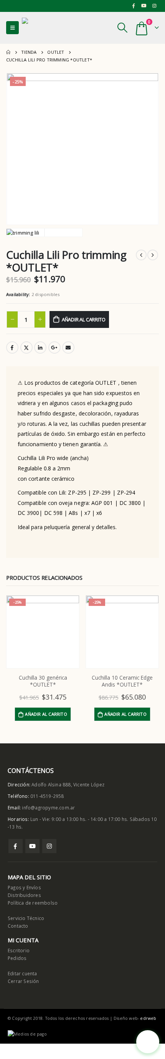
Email (68, 347)
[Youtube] (143, 5)
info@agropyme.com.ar (48, 807)
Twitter (26, 347)
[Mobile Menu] (12, 27)
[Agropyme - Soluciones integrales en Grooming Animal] (43, 28)
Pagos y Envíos (24, 887)
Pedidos (17, 958)
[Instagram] (154, 5)
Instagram (49, 846)
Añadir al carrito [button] (46, 714)
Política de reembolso (33, 903)
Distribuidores (24, 895)
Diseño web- (135, 1018)
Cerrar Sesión (23, 981)
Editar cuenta (22, 973)
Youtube (32, 846)
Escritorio (19, 950)
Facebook (12, 347)
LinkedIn (40, 347)
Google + (54, 347)
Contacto (18, 926)
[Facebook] (133, 5)
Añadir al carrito (84, 319)
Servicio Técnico (26, 918)
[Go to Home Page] (8, 52)
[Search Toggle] (122, 28)
